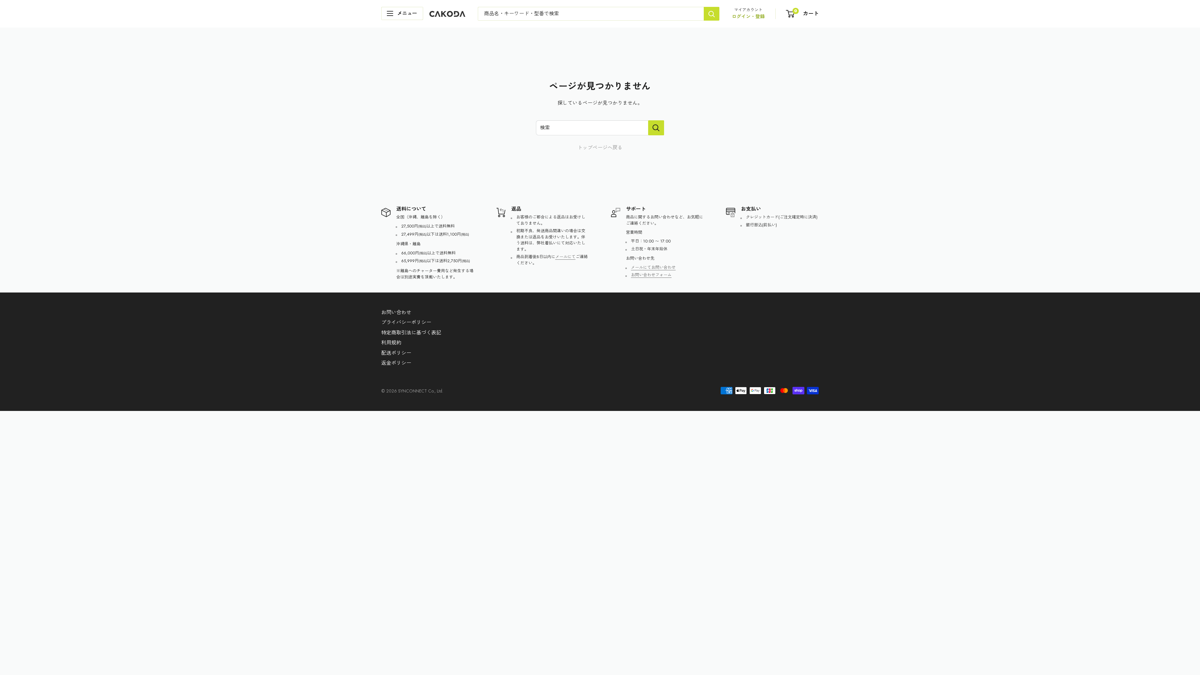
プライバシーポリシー (406, 322)
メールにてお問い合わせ (653, 267)
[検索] (711, 14)
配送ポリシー (396, 353)
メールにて (565, 257)
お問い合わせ (396, 312)
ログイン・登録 (748, 16)
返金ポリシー (396, 363)
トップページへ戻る (600, 147)
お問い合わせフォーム (651, 275)
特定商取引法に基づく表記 (411, 332)
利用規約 (391, 342)
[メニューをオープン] (402, 13)
